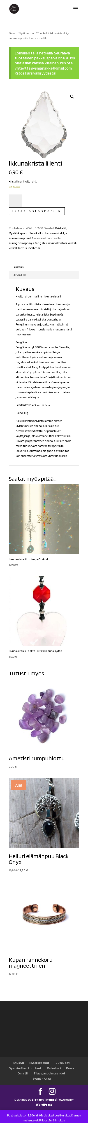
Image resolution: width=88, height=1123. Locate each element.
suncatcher (32, 248)
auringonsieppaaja (21, 243)
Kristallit (60, 228)
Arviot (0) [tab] (20, 275)
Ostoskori (54, 1068)
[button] (72, 97)
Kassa (70, 1068)
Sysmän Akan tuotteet (25, 1068)
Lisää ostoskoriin (36, 211)
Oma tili (23, 1073)
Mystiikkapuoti (27, 33)
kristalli (72, 243)
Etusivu (13, 33)
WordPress (44, 1104)
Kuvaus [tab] (19, 267)
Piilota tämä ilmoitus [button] (52, 1120)
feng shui (41, 243)
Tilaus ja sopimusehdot (49, 1073)
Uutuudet (63, 1063)
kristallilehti (16, 248)
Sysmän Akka (41, 1078)
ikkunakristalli (57, 243)
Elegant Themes (44, 1099)
